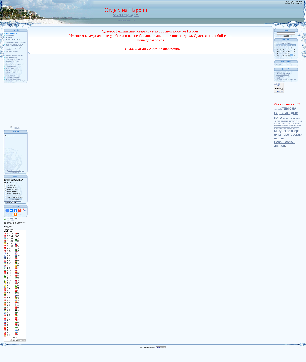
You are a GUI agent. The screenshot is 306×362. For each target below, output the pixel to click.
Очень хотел (11, 184)
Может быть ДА (11, 187)
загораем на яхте (279, 125)
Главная (119, 20)
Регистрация (127, 20)
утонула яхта (295, 127)
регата (297, 134)
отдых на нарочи (285, 110)
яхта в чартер (289, 118)
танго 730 (291, 124)
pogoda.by (280, 91)
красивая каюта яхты (290, 128)
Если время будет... (13, 189)
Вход (133, 20)
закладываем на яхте (283, 127)
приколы (297, 123)
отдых (292, 113)
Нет (8, 195)
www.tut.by (279, 76)
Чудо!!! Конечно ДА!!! (13, 193)
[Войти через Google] (24, 210)
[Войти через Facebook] (15, 210)
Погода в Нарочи (277, 84)
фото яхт (287, 121)
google (278, 77)
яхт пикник (297, 121)
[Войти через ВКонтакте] (11, 210)
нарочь (279, 138)
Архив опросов (16, 201)
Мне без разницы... (13, 191)
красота (277, 109)
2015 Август (279, 64)
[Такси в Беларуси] (15, 127)
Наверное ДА (11, 185)
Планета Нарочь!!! (282, 72)
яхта (278, 117)
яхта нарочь (283, 134)
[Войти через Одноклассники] (15, 214)
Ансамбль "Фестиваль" (283, 73)
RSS (301, 3)
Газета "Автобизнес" (282, 75)
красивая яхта (280, 123)
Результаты (7, 201)
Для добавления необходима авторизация (15, 171)
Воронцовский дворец (284, 144)
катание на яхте (279, 128)
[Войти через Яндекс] (19, 210)
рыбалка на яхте (290, 125)
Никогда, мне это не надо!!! (15, 197)
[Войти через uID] (7, 210)
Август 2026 (286, 43)
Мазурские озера (287, 131)
